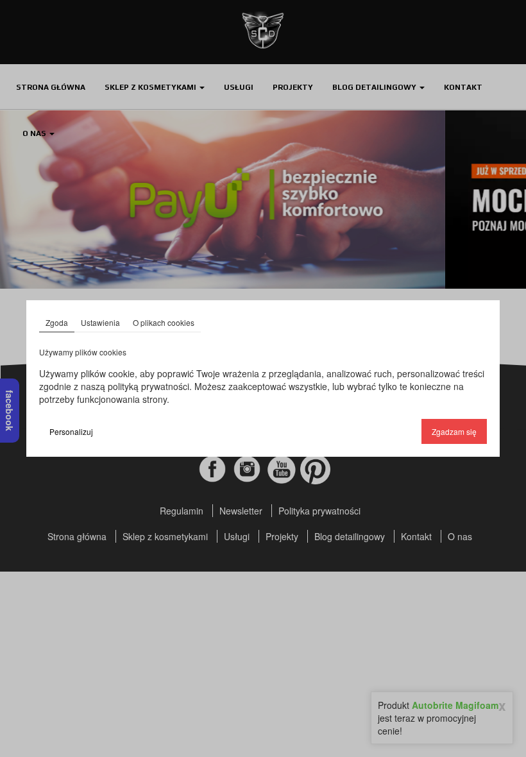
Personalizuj (71, 431)
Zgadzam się (454, 431)
